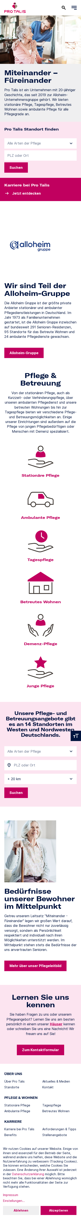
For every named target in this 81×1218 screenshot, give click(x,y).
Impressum (10, 1195)
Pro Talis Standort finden (31, 129)
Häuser (56, 1024)
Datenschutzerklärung (28, 1174)
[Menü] (74, 8)
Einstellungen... (14, 1201)
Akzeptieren (58, 1210)
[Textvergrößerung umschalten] (76, 736)
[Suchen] (64, 8)
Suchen (16, 167)
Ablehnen (21, 1210)
